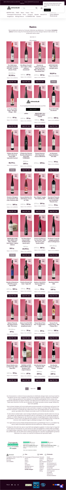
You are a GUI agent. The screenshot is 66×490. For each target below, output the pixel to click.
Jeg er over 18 (33, 109)
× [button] (63, 2)
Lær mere (47, 10)
